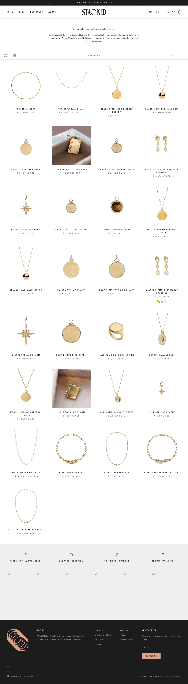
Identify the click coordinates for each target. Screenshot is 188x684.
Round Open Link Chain (26, 472)
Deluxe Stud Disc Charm (71, 355)
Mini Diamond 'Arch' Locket (117, 412)
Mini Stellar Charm (162, 412)
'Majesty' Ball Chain (71, 109)
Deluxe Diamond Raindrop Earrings (162, 291)
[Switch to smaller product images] (10, 55)
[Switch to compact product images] (14, 55)
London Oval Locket (162, 355)
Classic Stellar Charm (26, 229)
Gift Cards (99, 639)
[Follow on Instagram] (8, 666)
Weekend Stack (126, 639)
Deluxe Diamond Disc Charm (116, 290)
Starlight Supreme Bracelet (162, 472)
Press (122, 635)
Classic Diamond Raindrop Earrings (162, 171)
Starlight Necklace (116, 472)
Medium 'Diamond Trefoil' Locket (26, 413)
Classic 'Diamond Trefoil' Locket (117, 110)
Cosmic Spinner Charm (117, 229)
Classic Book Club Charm (71, 169)
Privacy (98, 644)
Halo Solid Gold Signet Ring (116, 355)
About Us (124, 630)
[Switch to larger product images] (5, 55)
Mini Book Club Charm (71, 412)
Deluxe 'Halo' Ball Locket (26, 290)
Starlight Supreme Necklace (26, 530)
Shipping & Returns (103, 635)
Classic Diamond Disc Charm (117, 169)
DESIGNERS (36, 12)
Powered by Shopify (170, 676)
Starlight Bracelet (71, 472)
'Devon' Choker (26, 109)
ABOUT (52, 12)
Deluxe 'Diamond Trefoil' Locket (162, 231)
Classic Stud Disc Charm (71, 229)
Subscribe (151, 656)
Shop (22, 12)
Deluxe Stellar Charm (26, 355)
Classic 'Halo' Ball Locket (162, 109)
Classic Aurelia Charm (25, 169)
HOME (10, 12)
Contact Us (99, 630)
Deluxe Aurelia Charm (71, 290)
